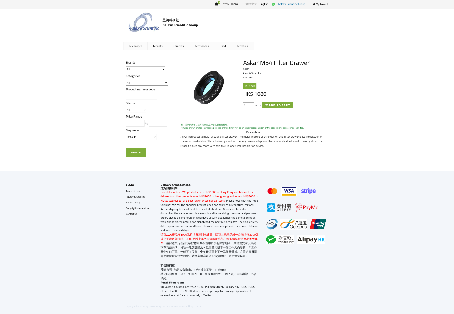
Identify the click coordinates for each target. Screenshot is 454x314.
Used (223, 46)
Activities (242, 46)
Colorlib (197, 306)
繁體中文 (251, 4)
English (264, 4)
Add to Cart (279, 105)
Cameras (178, 46)
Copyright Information (137, 208)
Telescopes (135, 46)
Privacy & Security (135, 196)
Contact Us (131, 214)
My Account (322, 4)
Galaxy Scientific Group (291, 4)
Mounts (158, 46)
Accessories (202, 46)
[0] (216, 4)
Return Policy (133, 202)
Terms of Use (133, 191)
